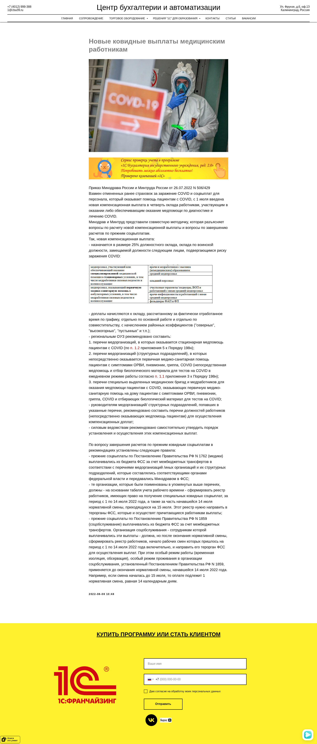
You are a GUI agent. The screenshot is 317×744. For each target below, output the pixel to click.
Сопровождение (91, 18)
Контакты (212, 18)
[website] (166, 720)
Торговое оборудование (127, 18)
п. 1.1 (159, 376)
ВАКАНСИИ (249, 18)
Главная (67, 18)
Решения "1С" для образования (175, 18)
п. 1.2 (135, 348)
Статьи (231, 18)
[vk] (151, 720)
